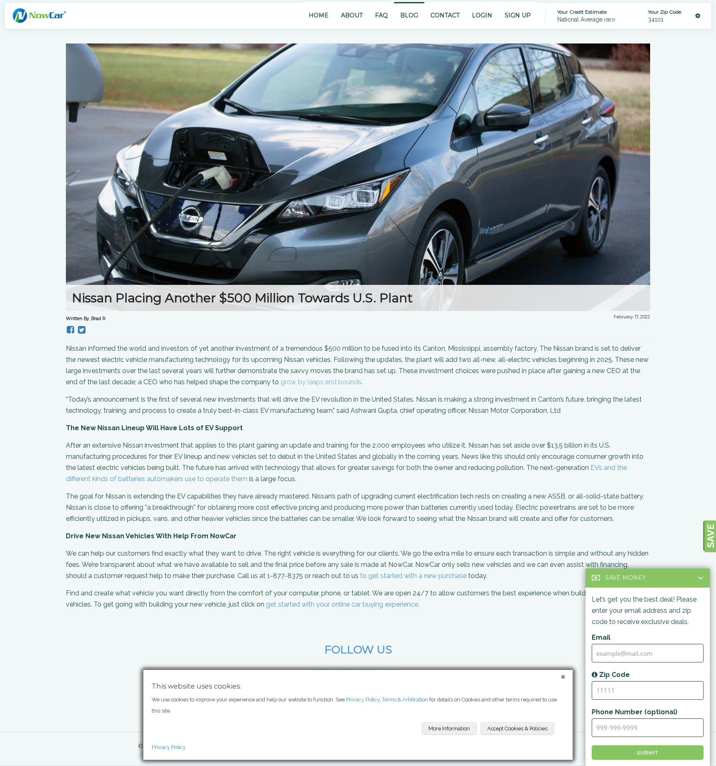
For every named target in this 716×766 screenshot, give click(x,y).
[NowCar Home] (39, 15)
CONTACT (445, 15)
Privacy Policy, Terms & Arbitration (387, 699)
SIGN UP (518, 15)
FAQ (381, 15)
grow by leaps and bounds (321, 382)
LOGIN (482, 15)
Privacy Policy (169, 747)
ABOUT (352, 15)
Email (601, 637)
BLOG (409, 15)
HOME (319, 15)
